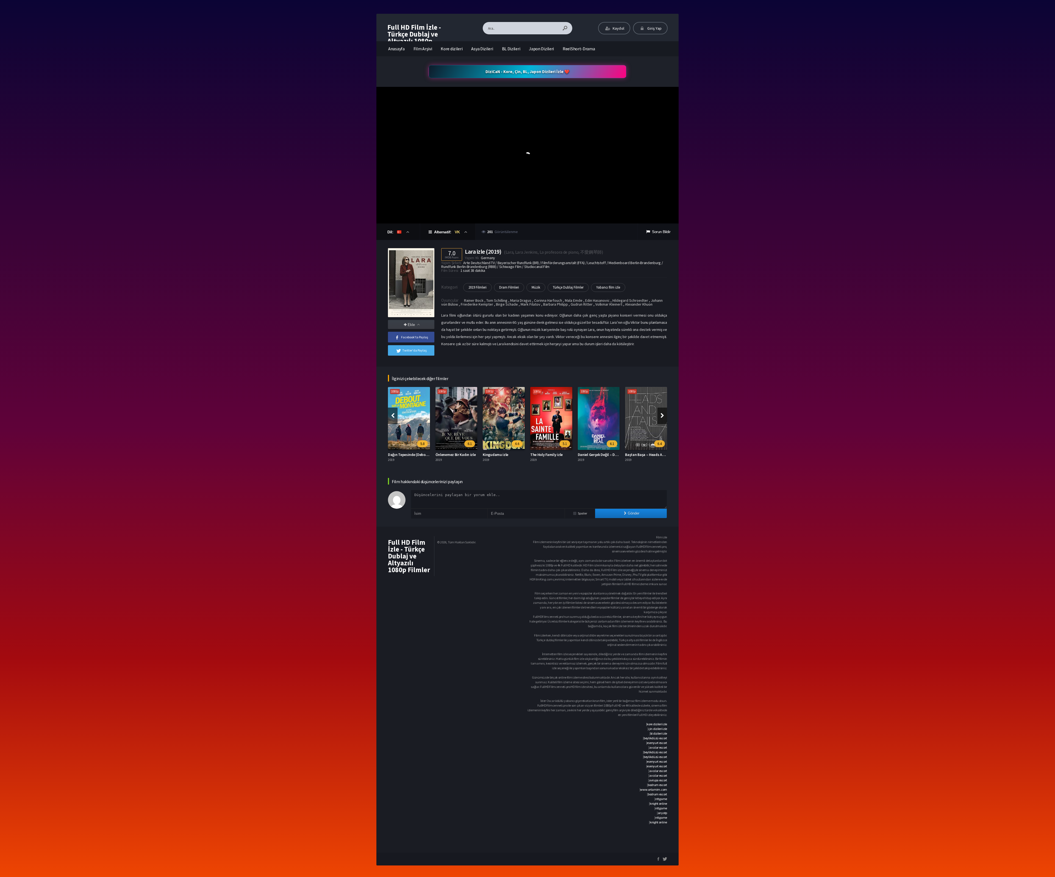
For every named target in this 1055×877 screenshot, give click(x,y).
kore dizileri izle (657, 724)
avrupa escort (658, 780)
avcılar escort (658, 747)
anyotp (662, 813)
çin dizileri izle (657, 729)
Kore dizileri (451, 48)
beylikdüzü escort (655, 738)
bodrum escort (657, 785)
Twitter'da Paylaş (414, 350)
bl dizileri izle (658, 733)
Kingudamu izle (448, 454)
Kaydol (618, 28)
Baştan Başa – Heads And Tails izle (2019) (611, 454)
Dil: (390, 232)
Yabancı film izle (608, 287)
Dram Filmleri (509, 287)
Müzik (536, 287)
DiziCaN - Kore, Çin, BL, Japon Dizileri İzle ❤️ (527, 71)
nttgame (661, 799)
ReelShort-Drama (579, 48)
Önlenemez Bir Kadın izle (408, 454)
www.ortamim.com (653, 789)
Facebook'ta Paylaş (414, 337)
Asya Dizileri (482, 48)
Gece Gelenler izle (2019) (645, 454)
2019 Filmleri (477, 287)
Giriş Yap (654, 28)
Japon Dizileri (541, 48)
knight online (658, 803)
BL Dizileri (511, 48)
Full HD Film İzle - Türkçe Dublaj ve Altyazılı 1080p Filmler (414, 37)
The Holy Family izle (499, 454)
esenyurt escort (657, 743)
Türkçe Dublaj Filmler (568, 287)
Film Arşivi (422, 48)
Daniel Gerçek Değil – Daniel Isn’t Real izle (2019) (570, 454)
